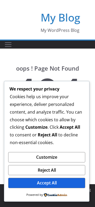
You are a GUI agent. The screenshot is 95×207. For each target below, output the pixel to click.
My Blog (60, 17)
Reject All (47, 170)
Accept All (47, 183)
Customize (46, 157)
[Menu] (8, 45)
